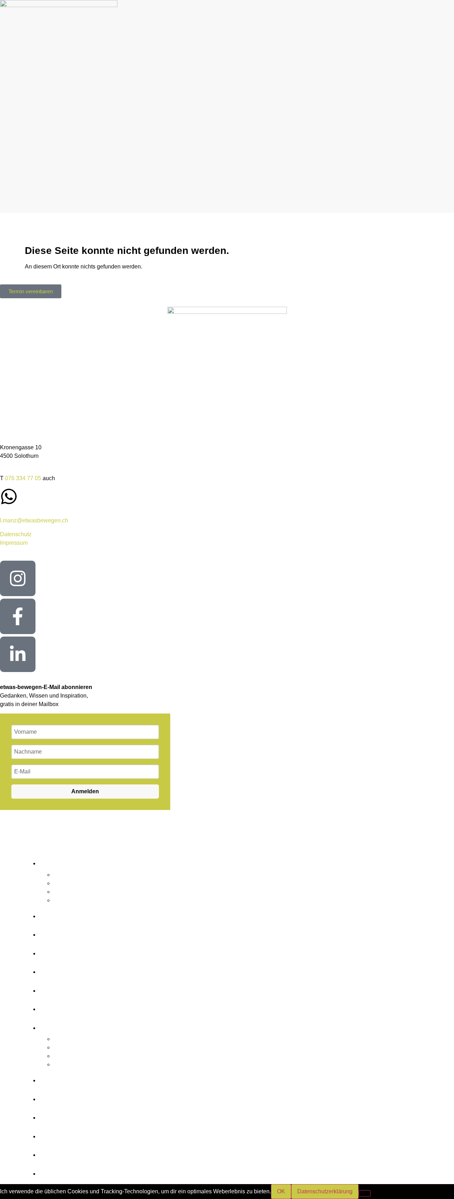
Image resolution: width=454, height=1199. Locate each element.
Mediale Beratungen (78, 892)
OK (281, 1191)
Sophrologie (68, 883)
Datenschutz (16, 534)
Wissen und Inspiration (107, 932)
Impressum (14, 543)
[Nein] (365, 1193)
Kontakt (62, 988)
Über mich (69, 951)
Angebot (64, 861)
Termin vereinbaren (95, 1007)
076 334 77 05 (23, 478)
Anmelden (85, 791)
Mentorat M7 (75, 914)
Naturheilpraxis (72, 875)
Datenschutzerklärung (325, 1191)
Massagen (66, 900)
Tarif (52, 969)
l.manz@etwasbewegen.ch (34, 520)
